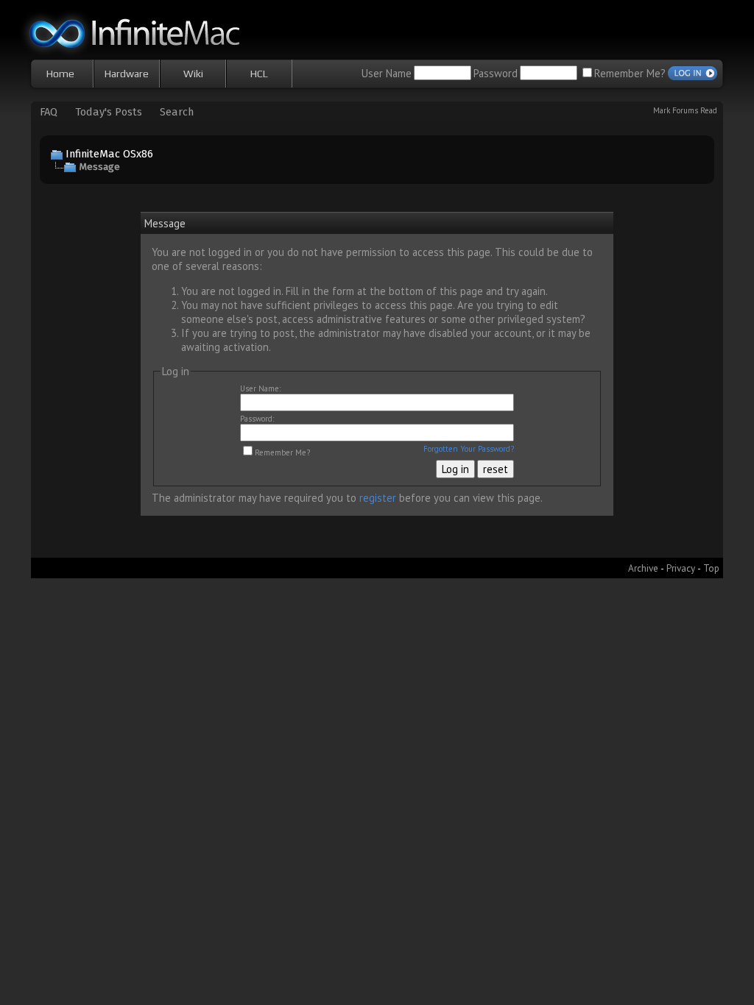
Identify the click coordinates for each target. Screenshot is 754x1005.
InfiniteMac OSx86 (109, 153)
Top (711, 568)
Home (60, 73)
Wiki (193, 73)
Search (177, 111)
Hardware (127, 73)
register (377, 498)
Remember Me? (630, 73)
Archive (643, 568)
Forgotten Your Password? (468, 449)
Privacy (680, 568)
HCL (259, 73)
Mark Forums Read (685, 110)
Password (495, 73)
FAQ (48, 111)
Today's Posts (108, 111)
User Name (387, 73)
